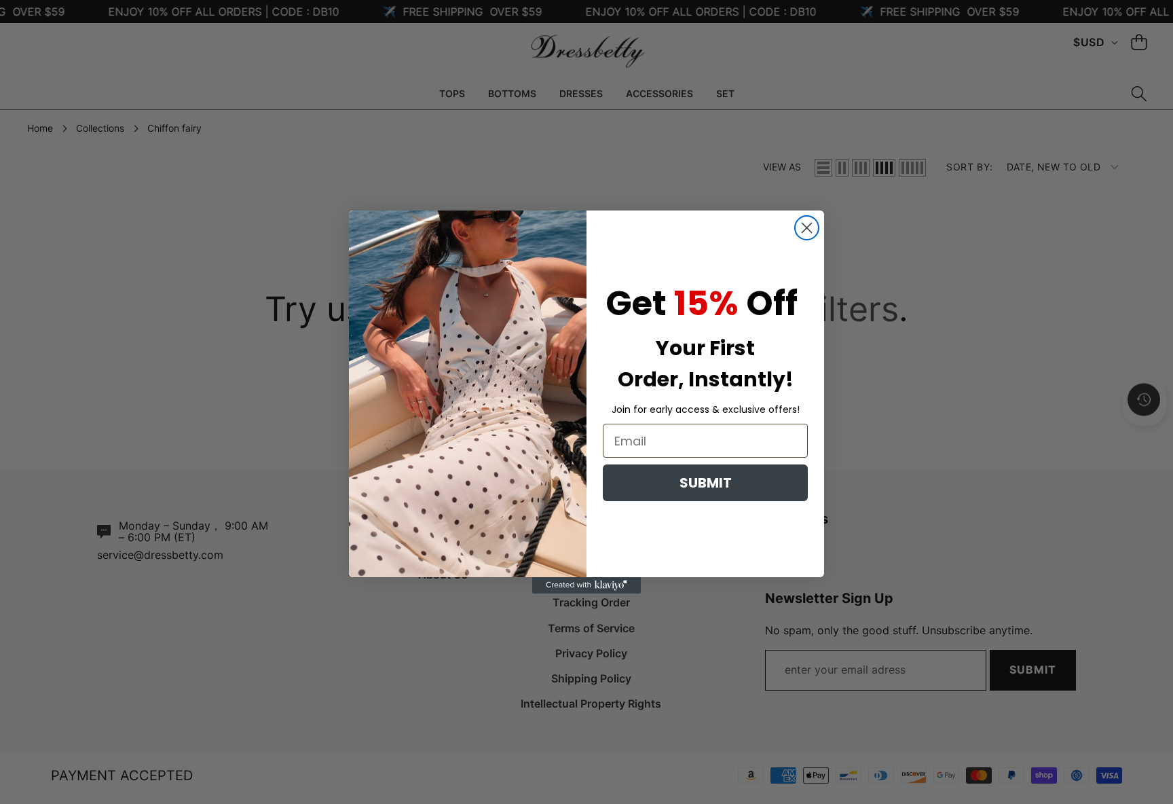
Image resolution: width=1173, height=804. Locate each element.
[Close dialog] (807, 228)
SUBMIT (705, 482)
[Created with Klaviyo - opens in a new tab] (586, 585)
